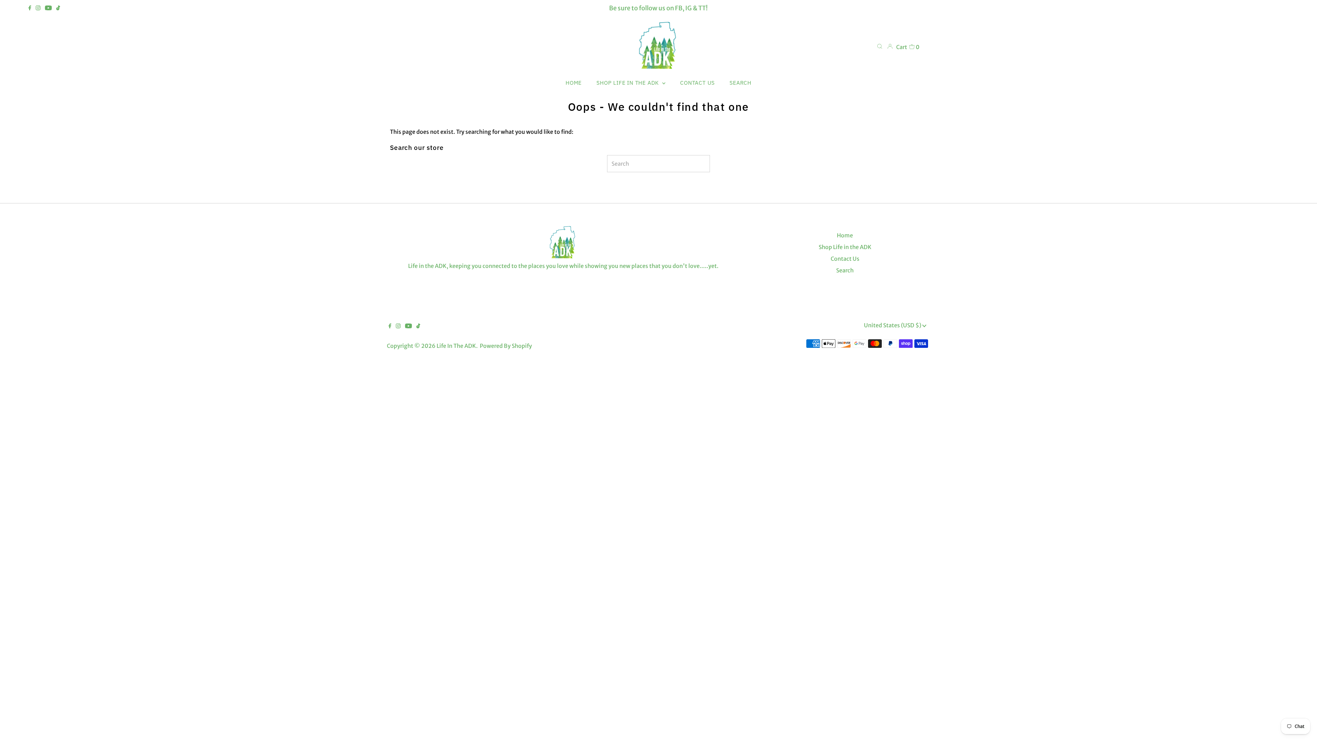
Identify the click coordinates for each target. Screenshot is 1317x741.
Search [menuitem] (740, 82)
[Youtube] (48, 8)
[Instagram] (38, 8)
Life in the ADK (456, 345)
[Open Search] (879, 47)
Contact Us (845, 258)
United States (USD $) (893, 325)
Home (845, 235)
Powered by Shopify (506, 345)
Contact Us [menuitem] (697, 82)
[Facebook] (30, 8)
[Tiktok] (58, 8)
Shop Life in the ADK (845, 247)
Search (845, 270)
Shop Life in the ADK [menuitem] (628, 82)
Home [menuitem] (574, 82)
